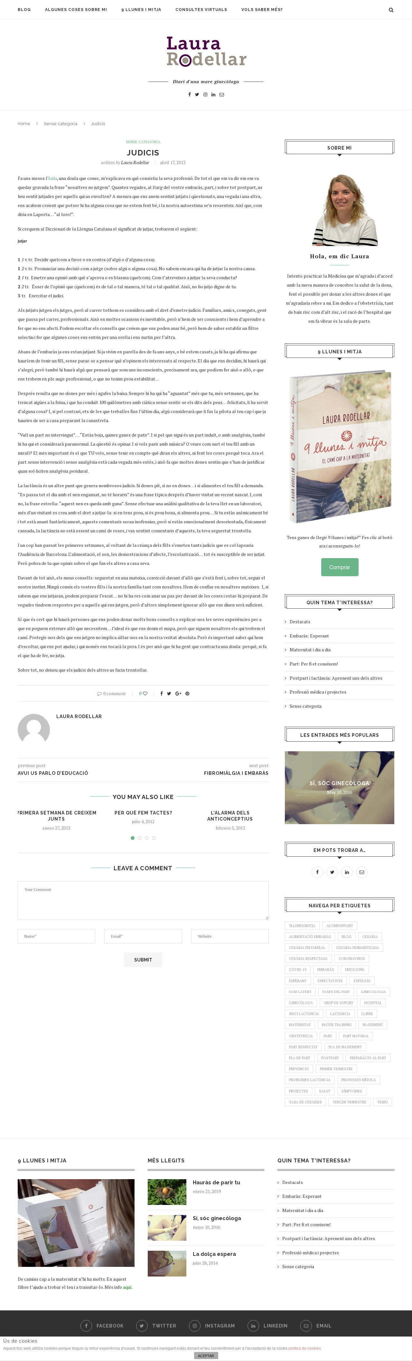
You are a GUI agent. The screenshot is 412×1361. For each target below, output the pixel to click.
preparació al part (368, 1058)
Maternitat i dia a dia (310, 649)
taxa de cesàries (305, 1102)
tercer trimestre (349, 1102)
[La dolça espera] (167, 1264)
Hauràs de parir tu (216, 1182)
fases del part (336, 992)
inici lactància (304, 1013)
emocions (354, 969)
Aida (52, 178)
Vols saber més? (262, 9)
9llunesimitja (302, 925)
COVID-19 (297, 969)
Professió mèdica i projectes (318, 692)
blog (346, 936)
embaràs (325, 969)
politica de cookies (304, 1348)
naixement (373, 1024)
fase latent (300, 992)
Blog (24, 9)
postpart (330, 1058)
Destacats (300, 621)
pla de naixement (345, 1047)
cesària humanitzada (357, 947)
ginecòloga (301, 1003)
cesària (370, 936)
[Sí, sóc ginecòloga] (167, 1228)
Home (24, 123)
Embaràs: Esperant (309, 636)
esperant (298, 981)
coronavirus (352, 958)
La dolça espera (214, 1254)
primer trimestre (336, 1069)
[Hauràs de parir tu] (167, 1192)
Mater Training (337, 1024)
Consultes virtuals (201, 9)
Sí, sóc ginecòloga (340, 783)
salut (325, 1091)
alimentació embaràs (310, 936)
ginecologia (373, 992)
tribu (382, 1102)
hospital (373, 1003)
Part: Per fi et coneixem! (314, 664)
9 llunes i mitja (141, 9)
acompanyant (339, 925)
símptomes (352, 1091)
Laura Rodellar (135, 162)
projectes (298, 1091)
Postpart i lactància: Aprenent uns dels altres (336, 678)
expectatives (330, 981)
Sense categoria (61, 123)
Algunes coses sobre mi (76, 9)
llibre (367, 1013)
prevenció (299, 1069)
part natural (356, 1036)
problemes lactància (310, 1080)
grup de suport (338, 1003)
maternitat (300, 1024)
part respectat (303, 1047)
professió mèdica (359, 1080)
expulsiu (362, 981)
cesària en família (307, 947)
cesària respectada (308, 958)
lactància (340, 1013)
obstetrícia (301, 1036)
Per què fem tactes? (143, 812)
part (328, 1036)
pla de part (299, 1058)
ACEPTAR (206, 1356)
